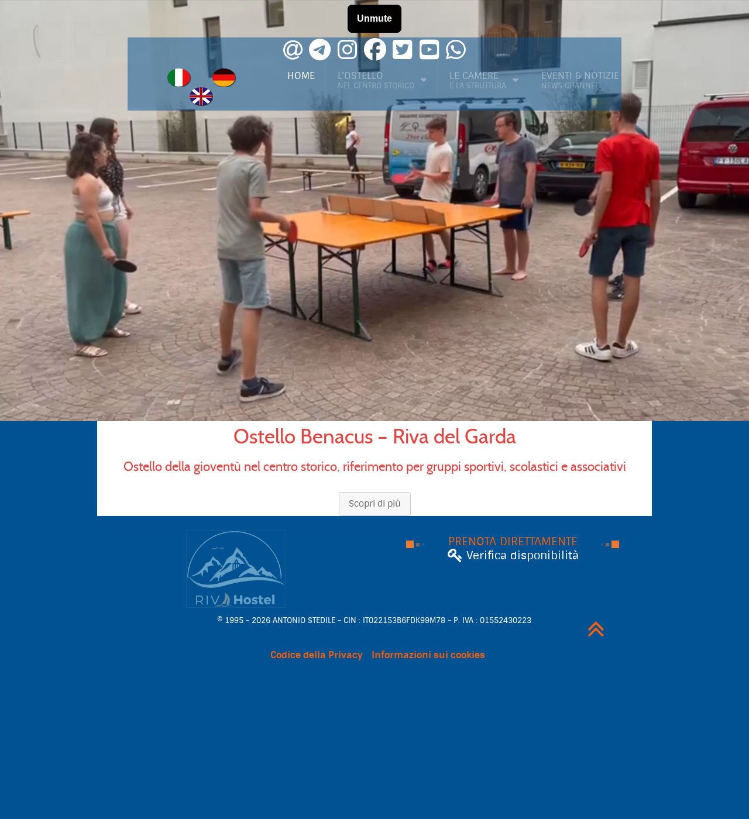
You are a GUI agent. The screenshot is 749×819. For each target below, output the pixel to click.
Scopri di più (375, 504)
